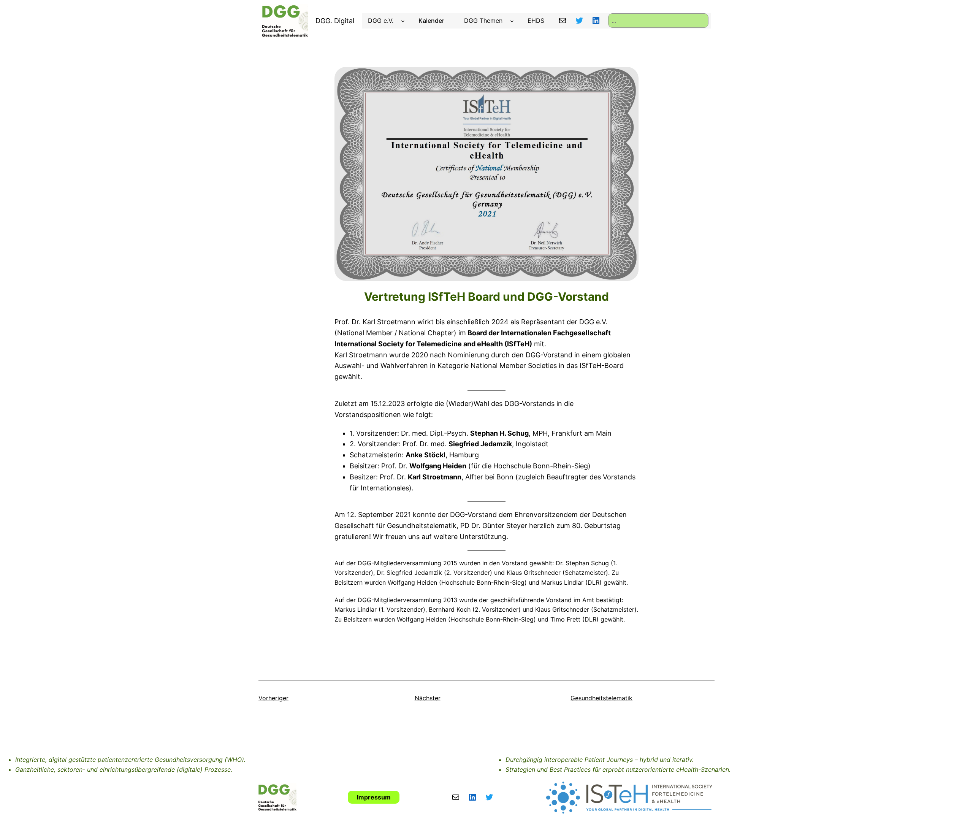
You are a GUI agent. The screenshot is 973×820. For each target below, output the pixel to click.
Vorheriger (273, 698)
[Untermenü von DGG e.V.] (403, 21)
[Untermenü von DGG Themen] (512, 21)
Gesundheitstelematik (601, 698)
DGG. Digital (334, 21)
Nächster (428, 698)
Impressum (374, 797)
